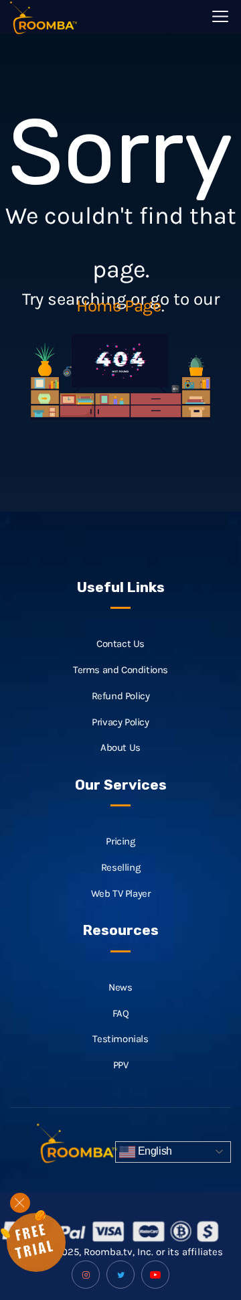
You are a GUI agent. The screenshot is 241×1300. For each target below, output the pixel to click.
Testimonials (120, 1039)
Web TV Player (121, 893)
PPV (121, 1065)
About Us (120, 747)
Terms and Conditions (120, 670)
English (153, 1151)
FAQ (120, 1013)
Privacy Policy (120, 722)
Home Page (118, 305)
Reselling (120, 867)
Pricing (120, 841)
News (120, 987)
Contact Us (120, 644)
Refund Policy (121, 696)
